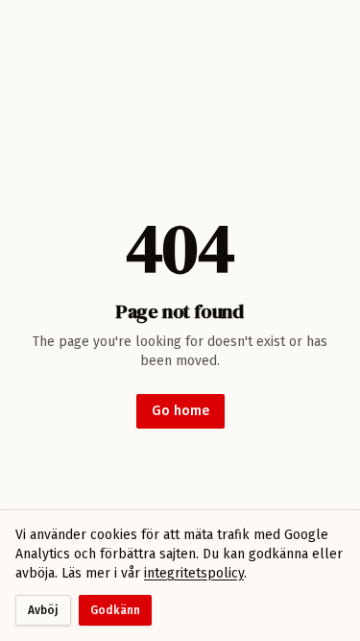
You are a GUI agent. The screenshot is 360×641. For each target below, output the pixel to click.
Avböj (43, 610)
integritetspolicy (194, 573)
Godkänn (115, 610)
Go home (180, 411)
